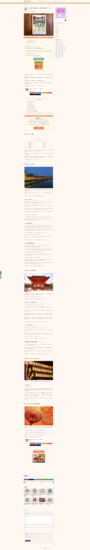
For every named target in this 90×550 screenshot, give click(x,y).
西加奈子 (57, 55)
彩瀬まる (62, 48)
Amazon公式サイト (39, 139)
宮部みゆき (62, 46)
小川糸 (59, 47)
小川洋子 (57, 47)
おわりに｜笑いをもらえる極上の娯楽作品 (32, 111)
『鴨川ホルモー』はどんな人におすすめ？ (32, 110)
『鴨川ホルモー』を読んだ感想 (31, 106)
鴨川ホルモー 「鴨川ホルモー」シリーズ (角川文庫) (36, 88)
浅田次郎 (59, 53)
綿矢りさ (59, 54)
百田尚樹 (57, 54)
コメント (26, 515)
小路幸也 (61, 47)
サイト (26, 530)
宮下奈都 (59, 46)
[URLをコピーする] (51, 479)
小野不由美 (64, 47)
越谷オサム (57, 56)
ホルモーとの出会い (30, 103)
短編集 (57, 32)
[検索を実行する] (65, 20)
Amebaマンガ (35, 46)
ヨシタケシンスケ (61, 41)
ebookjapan (31, 119)
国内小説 (25, 9)
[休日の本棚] (27, 1)
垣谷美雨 (57, 46)
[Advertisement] (39, 468)
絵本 (56, 35)
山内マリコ (57, 48)
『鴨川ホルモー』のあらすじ (30, 102)
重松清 (62, 56)
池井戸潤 (57, 53)
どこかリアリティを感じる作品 (31, 107)
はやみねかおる (57, 41)
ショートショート (58, 26)
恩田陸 (65, 48)
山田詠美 (60, 48)
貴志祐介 (62, 55)
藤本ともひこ (62, 54)
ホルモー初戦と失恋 (30, 104)
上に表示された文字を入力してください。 (29, 536)
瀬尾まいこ (62, 53)
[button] (26, 479)
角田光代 (59, 55)
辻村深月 (60, 56)
